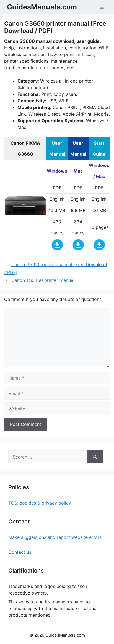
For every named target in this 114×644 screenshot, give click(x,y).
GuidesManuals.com (42, 7)
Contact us (19, 552)
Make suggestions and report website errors (55, 537)
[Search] (95, 456)
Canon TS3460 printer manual (42, 280)
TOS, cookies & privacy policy (39, 503)
